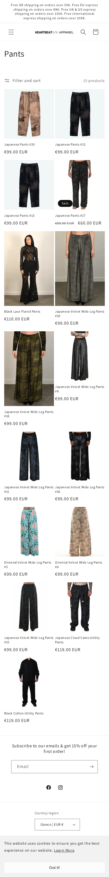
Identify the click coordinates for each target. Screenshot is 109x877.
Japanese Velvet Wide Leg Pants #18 (29, 414)
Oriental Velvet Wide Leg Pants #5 (27, 564)
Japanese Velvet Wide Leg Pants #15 (29, 640)
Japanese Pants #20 (19, 144)
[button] (11, 32)
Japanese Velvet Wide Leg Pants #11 (29, 489)
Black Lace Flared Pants (22, 311)
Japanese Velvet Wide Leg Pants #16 (80, 489)
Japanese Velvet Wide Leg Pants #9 (80, 389)
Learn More (64, 850)
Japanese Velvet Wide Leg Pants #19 (80, 313)
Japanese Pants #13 (70, 144)
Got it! (54, 867)
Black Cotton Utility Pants (24, 713)
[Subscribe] (91, 766)
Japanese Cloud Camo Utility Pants (77, 640)
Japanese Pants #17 (70, 215)
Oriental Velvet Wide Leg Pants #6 (78, 564)
